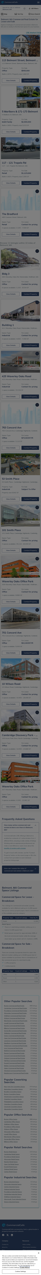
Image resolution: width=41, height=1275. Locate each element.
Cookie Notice (24, 1267)
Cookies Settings (20, 1271)
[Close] (38, 1253)
